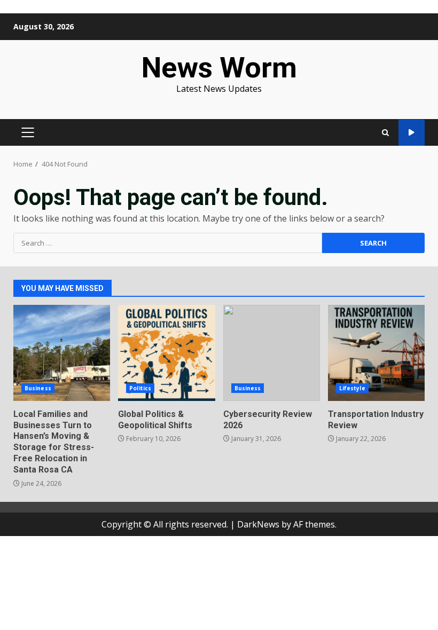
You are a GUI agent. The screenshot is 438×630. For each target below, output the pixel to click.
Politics (140, 388)
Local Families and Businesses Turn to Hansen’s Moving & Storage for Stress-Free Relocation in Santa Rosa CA (61, 353)
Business (38, 388)
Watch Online (411, 133)
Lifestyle (352, 388)
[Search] (385, 132)
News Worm (219, 67)
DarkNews (258, 524)
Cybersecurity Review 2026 (271, 353)
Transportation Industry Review (376, 353)
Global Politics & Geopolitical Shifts (166, 353)
